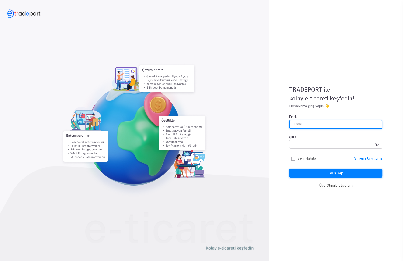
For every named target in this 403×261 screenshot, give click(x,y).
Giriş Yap (335, 173)
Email (293, 116)
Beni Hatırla (306, 158)
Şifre (292, 137)
